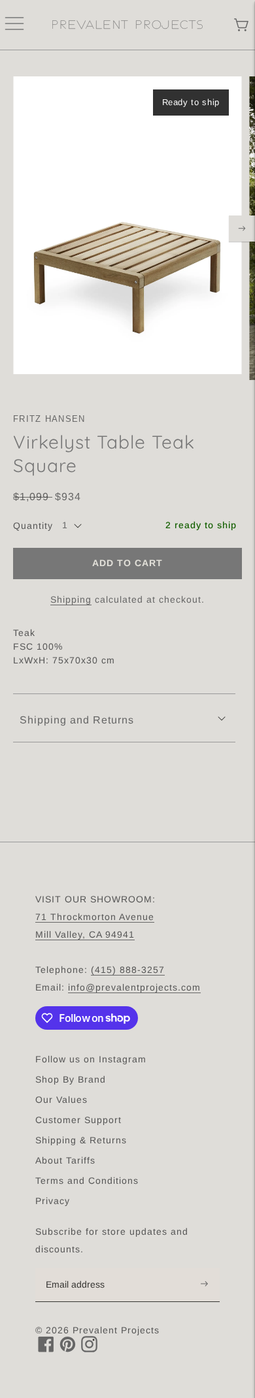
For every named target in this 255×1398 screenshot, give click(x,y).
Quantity (33, 525)
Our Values (61, 1099)
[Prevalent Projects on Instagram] (89, 1348)
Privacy (52, 1201)
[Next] (242, 228)
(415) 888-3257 (128, 969)
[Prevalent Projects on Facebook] (46, 1348)
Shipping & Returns (81, 1140)
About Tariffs (65, 1160)
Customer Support (78, 1120)
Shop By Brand (70, 1079)
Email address (82, 1268)
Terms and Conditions (87, 1180)
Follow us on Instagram (90, 1059)
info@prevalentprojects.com (134, 987)
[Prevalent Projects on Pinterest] (68, 1348)
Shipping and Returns (77, 719)
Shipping (71, 599)
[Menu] (14, 24)
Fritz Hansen (49, 419)
